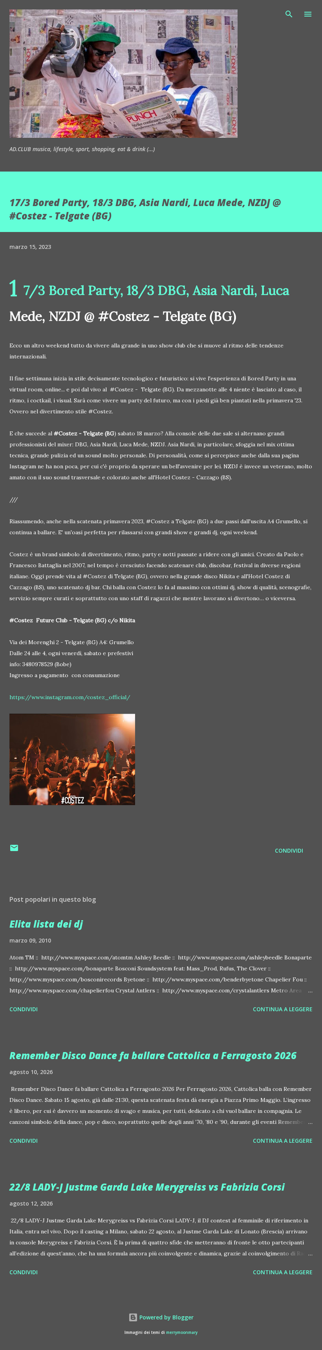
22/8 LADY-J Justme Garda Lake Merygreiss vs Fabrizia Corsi (147, 1186)
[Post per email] (14, 850)
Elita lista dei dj (46, 923)
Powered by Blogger (166, 1317)
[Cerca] (289, 14)
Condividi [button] (289, 850)
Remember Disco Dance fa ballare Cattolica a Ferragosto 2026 (152, 1055)
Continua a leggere (283, 1009)
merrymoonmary (182, 1332)
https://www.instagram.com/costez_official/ (69, 697)
